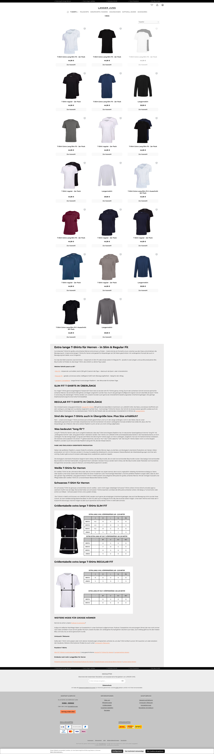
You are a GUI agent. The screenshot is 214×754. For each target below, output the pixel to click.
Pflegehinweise (107, 702)
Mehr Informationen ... (56, 752)
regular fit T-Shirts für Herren (103, 652)
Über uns (107, 700)
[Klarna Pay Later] (83, 731)
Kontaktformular (73, 706)
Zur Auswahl (71, 64)
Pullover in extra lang (78, 623)
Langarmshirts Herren (121, 652)
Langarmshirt (143, 102)
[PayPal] (68, 727)
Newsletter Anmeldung (146, 708)
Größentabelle (107, 705)
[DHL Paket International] (130, 727)
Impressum (90, 740)
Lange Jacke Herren (129, 662)
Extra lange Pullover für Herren (83, 662)
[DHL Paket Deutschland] (122, 727)
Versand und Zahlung (146, 700)
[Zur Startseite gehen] (107, 8)
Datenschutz (98, 740)
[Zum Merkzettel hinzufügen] (84, 28)
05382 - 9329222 (68, 703)
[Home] (68, 12)
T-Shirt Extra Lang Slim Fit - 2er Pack (71, 57)
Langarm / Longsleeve (62, 380)
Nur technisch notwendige (134, 751)
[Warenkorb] (162, 4)
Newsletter (124, 740)
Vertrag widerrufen (68, 711)
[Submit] (122, 681)
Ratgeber (107, 710)
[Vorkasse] (63, 731)
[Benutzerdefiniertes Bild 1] (62, 727)
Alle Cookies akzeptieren (155, 751)
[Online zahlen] (74, 731)
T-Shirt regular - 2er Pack (71, 102)
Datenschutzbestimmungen (87, 687)
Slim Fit (57, 371)
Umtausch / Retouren (102, 643)
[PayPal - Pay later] (85, 727)
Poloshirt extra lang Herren (63, 662)
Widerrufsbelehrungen (113, 740)
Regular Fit (58, 376)
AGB (116, 687)
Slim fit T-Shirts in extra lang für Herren (67, 652)
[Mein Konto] (157, 4)
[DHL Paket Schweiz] (138, 727)
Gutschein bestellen (107, 708)
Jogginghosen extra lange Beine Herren (108, 662)
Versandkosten (102, 743)
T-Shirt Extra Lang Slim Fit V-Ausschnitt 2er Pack (143, 192)
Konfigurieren (117, 751)
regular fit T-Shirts (88, 407)
